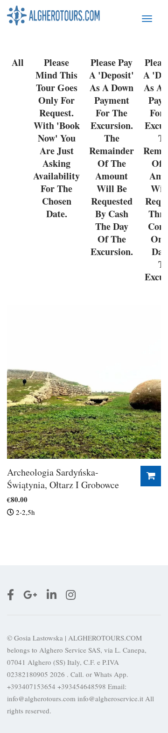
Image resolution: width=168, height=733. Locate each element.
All (18, 62)
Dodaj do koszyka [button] (150, 476)
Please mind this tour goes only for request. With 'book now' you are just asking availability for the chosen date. (56, 138)
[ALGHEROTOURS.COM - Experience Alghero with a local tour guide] (53, 15)
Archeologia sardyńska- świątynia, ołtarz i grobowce (63, 478)
